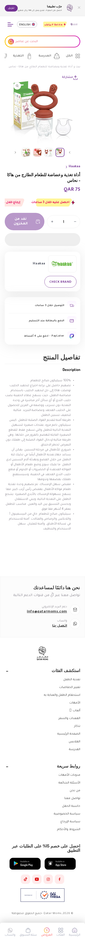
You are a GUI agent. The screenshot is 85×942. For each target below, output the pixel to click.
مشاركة (67, 77)
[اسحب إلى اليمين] (15, 152)
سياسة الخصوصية (67, 814)
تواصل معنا (72, 798)
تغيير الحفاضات (69, 687)
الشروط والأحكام (68, 829)
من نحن (75, 790)
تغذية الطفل (71, 679)
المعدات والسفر (69, 718)
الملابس (74, 741)
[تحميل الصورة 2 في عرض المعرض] (48, 152)
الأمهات (74, 703)
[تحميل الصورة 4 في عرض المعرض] (25, 152)
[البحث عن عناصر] (11, 41)
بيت (78, 66)
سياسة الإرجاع (70, 821)
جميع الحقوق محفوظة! (27, 913)
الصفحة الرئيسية (68, 734)
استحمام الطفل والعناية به (62, 695)
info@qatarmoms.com (47, 612)
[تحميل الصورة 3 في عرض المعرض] (37, 152)
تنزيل (11, 8)
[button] (42, 239)
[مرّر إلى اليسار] (69, 152)
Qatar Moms (52, 913)
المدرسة (74, 749)
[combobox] (42, 41)
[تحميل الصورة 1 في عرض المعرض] (59, 152)
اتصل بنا (59, 626)
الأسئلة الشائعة (69, 783)
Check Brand (60, 281)
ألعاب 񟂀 (74, 710)
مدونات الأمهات (69, 775)
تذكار (77, 726)
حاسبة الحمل (71, 806)
